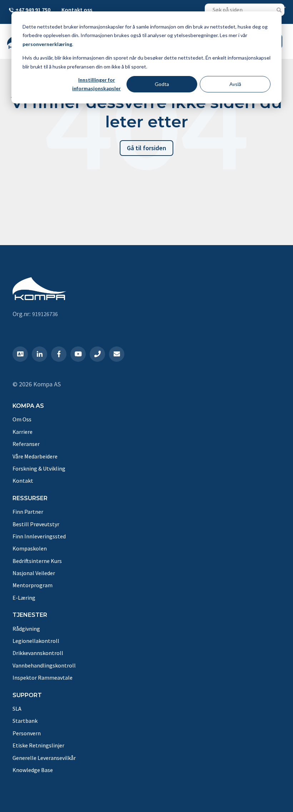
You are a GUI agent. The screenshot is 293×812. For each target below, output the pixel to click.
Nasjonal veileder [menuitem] (34, 573)
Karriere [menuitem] (23, 431)
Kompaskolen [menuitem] (30, 548)
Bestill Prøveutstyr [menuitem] (36, 524)
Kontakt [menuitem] (23, 480)
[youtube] (78, 354)
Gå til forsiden (146, 148)
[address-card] (20, 354)
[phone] (97, 354)
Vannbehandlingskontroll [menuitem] (44, 665)
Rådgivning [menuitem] (26, 628)
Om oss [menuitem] (22, 419)
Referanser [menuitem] (26, 443)
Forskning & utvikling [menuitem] (39, 468)
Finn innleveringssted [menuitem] (39, 536)
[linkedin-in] (39, 354)
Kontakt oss (76, 9)
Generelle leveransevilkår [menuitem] (44, 757)
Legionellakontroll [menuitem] (36, 640)
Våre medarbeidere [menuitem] (35, 456)
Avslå (235, 84)
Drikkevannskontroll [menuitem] (38, 652)
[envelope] (116, 354)
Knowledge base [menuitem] (33, 769)
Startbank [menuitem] (25, 720)
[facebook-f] (58, 354)
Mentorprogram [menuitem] (33, 585)
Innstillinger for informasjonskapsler (96, 84)
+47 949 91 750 (32, 9)
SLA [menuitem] (17, 708)
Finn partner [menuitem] (28, 511)
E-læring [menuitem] (24, 597)
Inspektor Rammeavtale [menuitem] (43, 677)
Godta (162, 84)
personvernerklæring (47, 44)
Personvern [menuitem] (27, 733)
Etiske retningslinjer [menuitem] (38, 745)
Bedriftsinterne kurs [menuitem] (37, 560)
